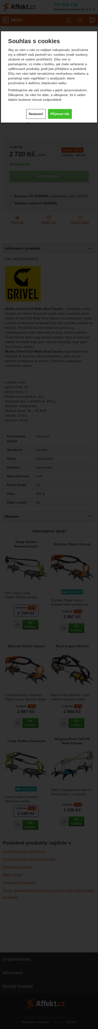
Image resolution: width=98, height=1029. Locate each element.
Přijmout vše (59, 114)
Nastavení (36, 114)
